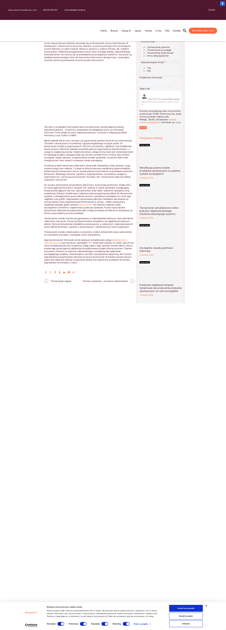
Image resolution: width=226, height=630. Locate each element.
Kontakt (177, 30)
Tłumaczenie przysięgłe (159, 50)
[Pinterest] (55, 272)
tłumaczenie (85, 204)
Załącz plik (144, 88)
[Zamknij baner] (206, 606)
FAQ (167, 30)
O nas (158, 30)
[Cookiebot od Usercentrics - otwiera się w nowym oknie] (31, 625)
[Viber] (69, 272)
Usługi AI (126, 30)
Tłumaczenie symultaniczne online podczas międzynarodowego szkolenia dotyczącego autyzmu (158, 210)
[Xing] (73, 272)
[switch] (83, 624)
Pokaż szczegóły (141, 624)
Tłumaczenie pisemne (158, 47)
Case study (144, 145)
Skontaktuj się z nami (203, 30)
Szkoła (148, 30)
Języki (138, 30)
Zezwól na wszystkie (186, 608)
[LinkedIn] (64, 272)
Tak (149, 68)
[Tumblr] (60, 272)
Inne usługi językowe (158, 55)
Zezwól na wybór (186, 616)
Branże (114, 30)
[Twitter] (50, 272)
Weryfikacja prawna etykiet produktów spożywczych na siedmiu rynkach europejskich (159, 170)
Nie (149, 71)
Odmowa (186, 624)
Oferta (103, 30)
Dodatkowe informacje (150, 77)
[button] (184, 30)
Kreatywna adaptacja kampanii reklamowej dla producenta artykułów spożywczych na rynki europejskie (160, 288)
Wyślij (143, 127)
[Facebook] (46, 272)
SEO (90, 243)
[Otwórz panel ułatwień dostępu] (222, 3)
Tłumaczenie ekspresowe (160, 53)
